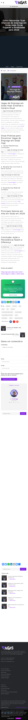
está (20, 306)
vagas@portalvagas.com (21, 707)
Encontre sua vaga (5, 688)
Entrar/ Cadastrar (5, 693)
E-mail (2, 365)
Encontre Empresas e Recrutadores (9, 692)
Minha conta (4, 690)
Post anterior (10, 329)
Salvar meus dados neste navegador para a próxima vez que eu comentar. (12, 374)
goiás (3, 309)
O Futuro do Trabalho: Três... (14, 327)
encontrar (14, 306)
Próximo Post (15, 335)
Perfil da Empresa (5, 676)
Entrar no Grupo (13, 295)
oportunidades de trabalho (7, 315)
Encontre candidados (6, 674)
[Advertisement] (14, 51)
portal (16, 315)
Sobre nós (3, 684)
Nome (2, 359)
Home (7, 66)
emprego (8, 306)
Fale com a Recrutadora (7, 659)
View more (12, 716)
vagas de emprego (18, 318)
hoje (7, 309)
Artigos (12, 66)
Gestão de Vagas (5, 677)
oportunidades (18, 312)
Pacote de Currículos (6, 670)
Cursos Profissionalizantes (7, 658)
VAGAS (10, 318)
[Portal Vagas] (20, 2)
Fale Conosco (4, 686)
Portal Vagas (12, 153)
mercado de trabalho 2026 (7, 312)
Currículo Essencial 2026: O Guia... (10, 334)
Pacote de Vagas (5, 668)
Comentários (4, 344)
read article (12, 579)
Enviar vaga (15, 6)
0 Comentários (12, 70)
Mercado (13, 309)
